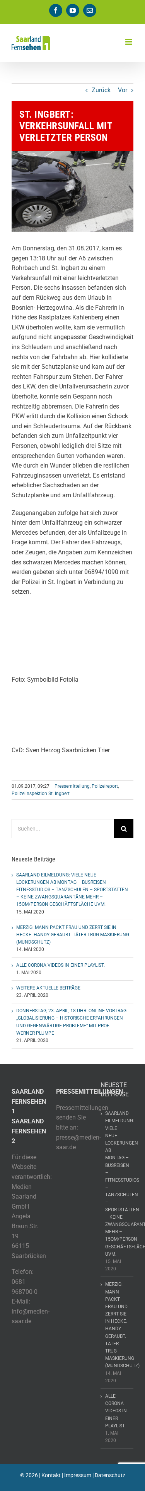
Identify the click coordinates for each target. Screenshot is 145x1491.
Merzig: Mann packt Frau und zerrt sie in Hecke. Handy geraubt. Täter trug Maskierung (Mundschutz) (72, 935)
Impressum (77, 1475)
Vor (122, 90)
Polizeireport (105, 786)
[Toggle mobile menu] (129, 42)
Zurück (101, 90)
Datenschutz (110, 1475)
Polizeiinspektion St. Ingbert (41, 793)
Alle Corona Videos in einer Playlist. (60, 965)
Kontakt (51, 1475)
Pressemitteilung (72, 786)
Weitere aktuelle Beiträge (48, 988)
